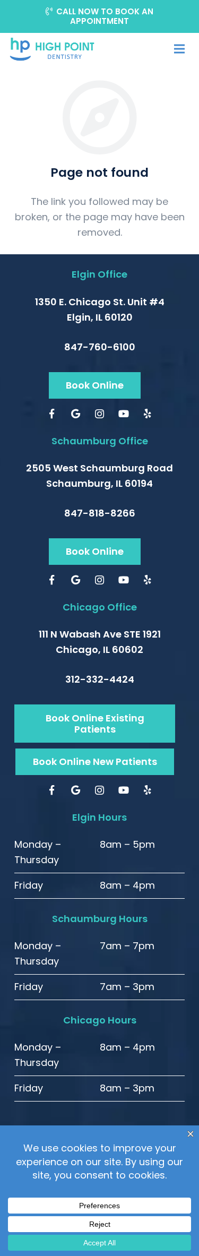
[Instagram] (99, 414)
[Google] (76, 414)
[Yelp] (147, 414)
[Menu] (179, 49)
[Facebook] (52, 414)
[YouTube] (123, 414)
